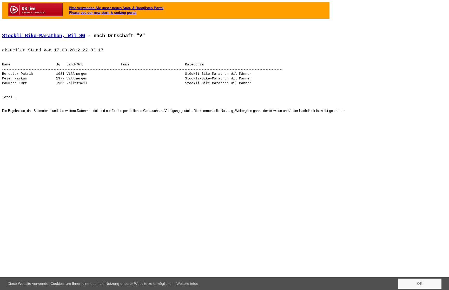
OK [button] (419, 283)
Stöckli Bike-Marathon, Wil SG (43, 36)
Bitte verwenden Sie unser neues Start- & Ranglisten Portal (116, 8)
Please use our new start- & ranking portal (102, 13)
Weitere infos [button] (187, 283)
